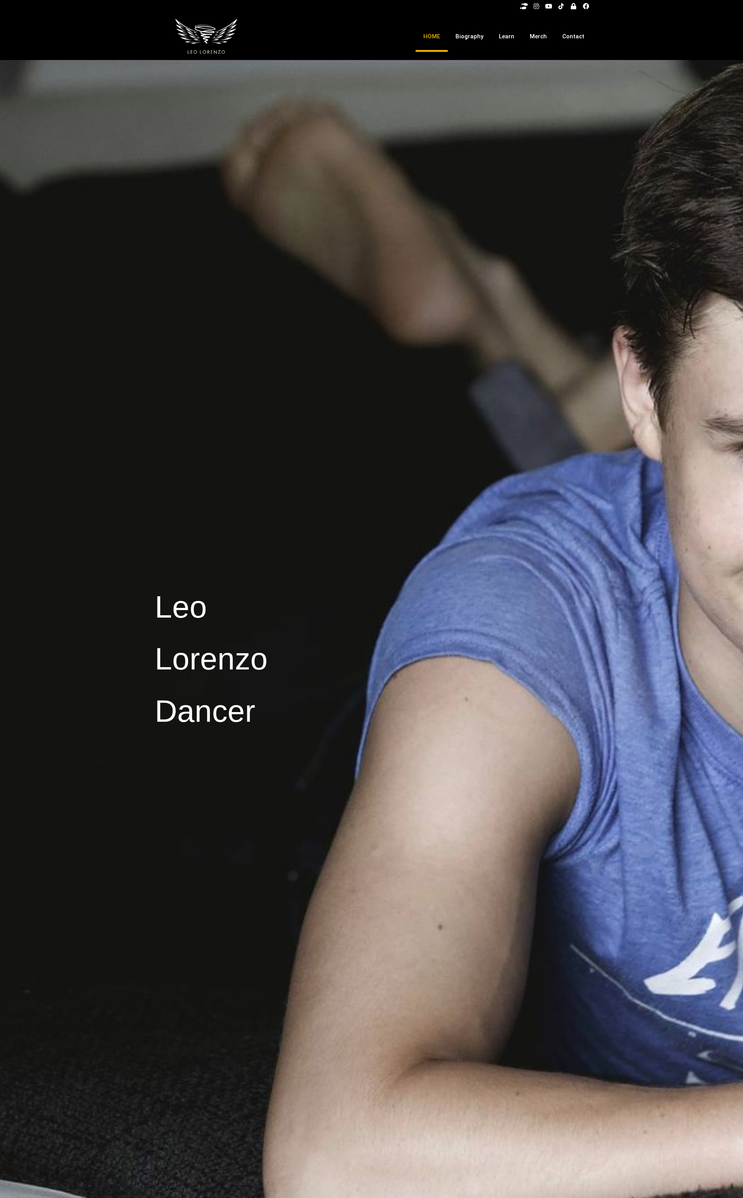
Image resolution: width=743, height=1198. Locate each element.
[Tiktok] (561, 6)
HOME (431, 36)
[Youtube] (549, 6)
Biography (469, 36)
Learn (506, 36)
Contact (573, 36)
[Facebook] (586, 6)
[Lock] (573, 6)
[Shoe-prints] (524, 6)
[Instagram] (536, 6)
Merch (538, 36)
